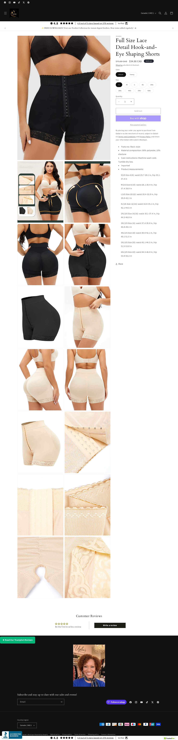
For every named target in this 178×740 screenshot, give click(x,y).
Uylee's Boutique (28, 734)
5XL (141, 91)
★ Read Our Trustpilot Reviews (18, 640)
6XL (151, 91)
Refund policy (55, 734)
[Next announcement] (173, 28)
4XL (131, 91)
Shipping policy (93, 734)
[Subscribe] (61, 702)
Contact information (108, 734)
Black (122, 75)
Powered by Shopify (41, 734)
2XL (153, 85)
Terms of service (79, 734)
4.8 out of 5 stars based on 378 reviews (95, 23)
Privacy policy (67, 734)
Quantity (119, 96)
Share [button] (120, 264)
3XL (121, 91)
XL (144, 85)
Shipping (119, 65)
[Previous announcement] (5, 28)
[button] (5, 13)
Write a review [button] (110, 625)
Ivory (133, 75)
